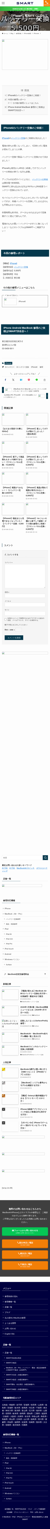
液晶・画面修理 (11, 924)
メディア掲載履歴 (39, 1509)
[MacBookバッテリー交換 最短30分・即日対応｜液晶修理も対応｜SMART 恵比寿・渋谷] (25, 3)
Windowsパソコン (12, 959)
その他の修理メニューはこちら (26, 103)
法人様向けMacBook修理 (15, 1317)
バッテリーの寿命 (40, 179)
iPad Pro (9, 943)
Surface (9, 964)
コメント (8, 562)
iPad (6, 929)
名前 (7, 592)
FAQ (31, 1512)
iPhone (8, 908)
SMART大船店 (11, 1363)
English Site (10, 1333)
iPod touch (9, 948)
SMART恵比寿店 (20, 1509)
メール (8, 601)
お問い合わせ (10, 1328)
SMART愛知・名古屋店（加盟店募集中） (21, 1384)
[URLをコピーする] (44, 380)
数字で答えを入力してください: (16, 624)
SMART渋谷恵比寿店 (13, 1358)
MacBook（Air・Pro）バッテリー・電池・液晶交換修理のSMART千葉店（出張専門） (26, 1368)
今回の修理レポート (17, 99)
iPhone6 (5, 138)
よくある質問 (10, 1323)
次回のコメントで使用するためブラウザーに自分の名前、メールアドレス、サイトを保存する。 (25, 619)
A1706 (12, 868)
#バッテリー (9, 367)
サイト (7, 610)
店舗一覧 (8, 1307)
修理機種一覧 (10, 1301)
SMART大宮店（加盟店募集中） (17, 1375)
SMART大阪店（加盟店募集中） (17, 1379)
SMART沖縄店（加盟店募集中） (17, 1389)
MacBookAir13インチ (25, 868)
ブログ (7, 1312)
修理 (41, 367)
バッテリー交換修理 (13, 919)
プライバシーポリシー (21, 1512)
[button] (5, 380)
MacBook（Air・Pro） (14, 913)
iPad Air (9, 934)
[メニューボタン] (3, 3)
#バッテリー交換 (23, 367)
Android (8, 954)
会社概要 (9, 1512)
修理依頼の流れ (11, 1296)
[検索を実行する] (45, 857)
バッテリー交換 (18, 138)
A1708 (4, 868)
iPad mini (9, 939)
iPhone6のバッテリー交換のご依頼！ (24, 95)
